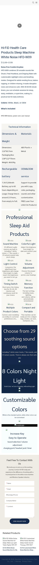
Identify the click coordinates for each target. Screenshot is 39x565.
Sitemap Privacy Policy (23, 561)
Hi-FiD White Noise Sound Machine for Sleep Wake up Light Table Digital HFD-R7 (11, 549)
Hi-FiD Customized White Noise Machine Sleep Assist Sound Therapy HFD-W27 (28, 549)
